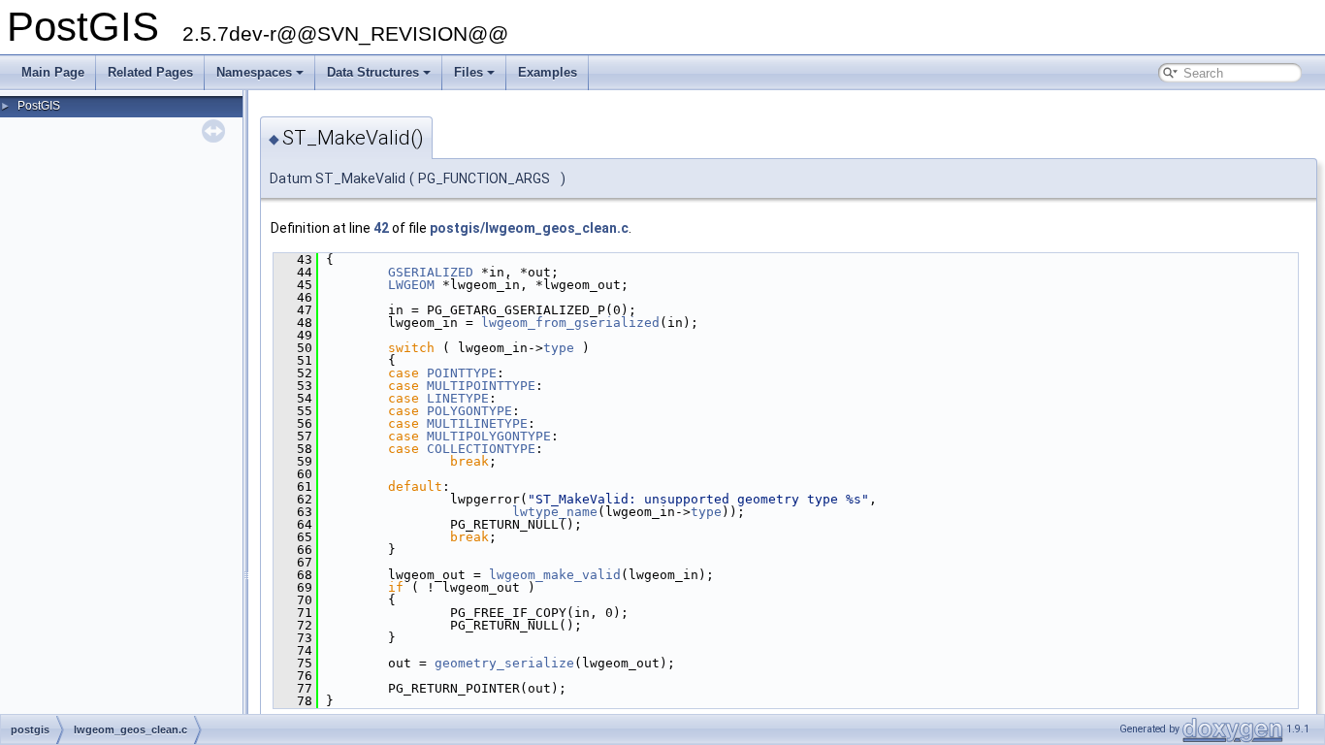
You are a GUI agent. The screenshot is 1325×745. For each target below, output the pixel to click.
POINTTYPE (462, 373)
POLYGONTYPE (469, 411)
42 (381, 228)
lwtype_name (555, 511)
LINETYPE (458, 398)
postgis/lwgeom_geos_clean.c (529, 228)
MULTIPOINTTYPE (481, 385)
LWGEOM (411, 284)
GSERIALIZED (430, 272)
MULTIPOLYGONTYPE (489, 436)
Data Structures (373, 72)
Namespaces (254, 72)
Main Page (52, 72)
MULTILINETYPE (477, 423)
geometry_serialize (504, 663)
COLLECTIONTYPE (481, 448)
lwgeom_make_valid (555, 574)
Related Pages (150, 72)
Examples (547, 72)
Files (468, 72)
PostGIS (38, 106)
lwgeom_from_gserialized (570, 322)
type (558, 347)
